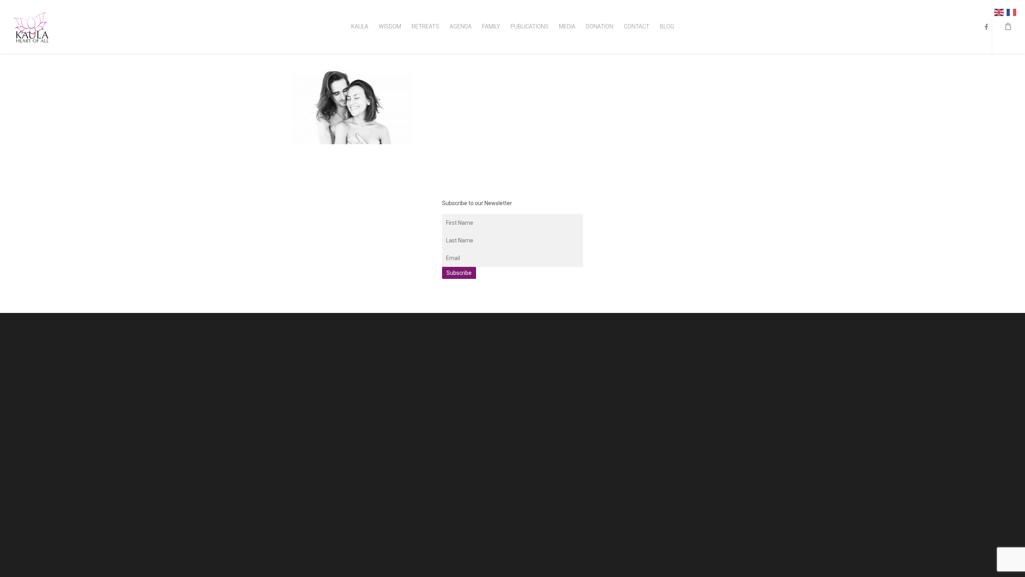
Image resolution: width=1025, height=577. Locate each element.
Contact (636, 26)
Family (491, 26)
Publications (529, 26)
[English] (1000, 12)
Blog (667, 26)
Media (567, 26)
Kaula (359, 26)
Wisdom (390, 26)
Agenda (461, 26)
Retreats (425, 26)
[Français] (1013, 12)
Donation (599, 26)
